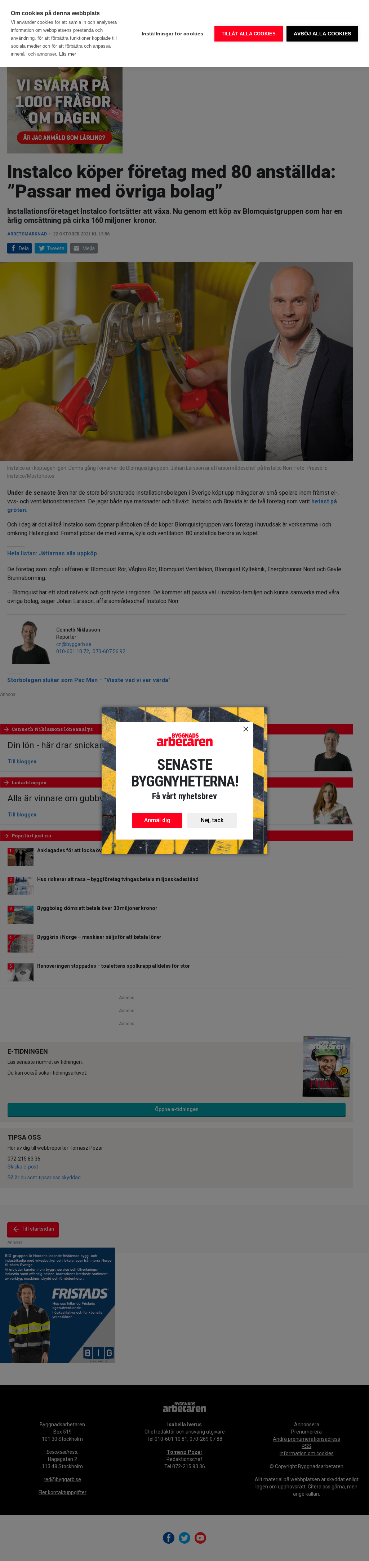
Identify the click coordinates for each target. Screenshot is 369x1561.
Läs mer (67, 54)
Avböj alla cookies (322, 33)
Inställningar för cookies (173, 33)
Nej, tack (212, 820)
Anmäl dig (157, 820)
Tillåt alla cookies (249, 33)
